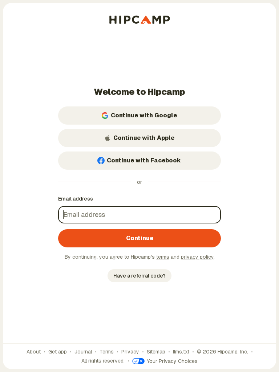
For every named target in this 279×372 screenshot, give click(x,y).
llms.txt (181, 351)
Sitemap (156, 351)
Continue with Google (144, 115)
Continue (139, 238)
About (34, 351)
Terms (107, 351)
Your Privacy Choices (172, 361)
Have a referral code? (139, 275)
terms (162, 257)
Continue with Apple (143, 138)
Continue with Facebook (144, 160)
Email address (75, 198)
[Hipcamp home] (139, 20)
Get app (57, 351)
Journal (83, 351)
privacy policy (197, 257)
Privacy (130, 351)
